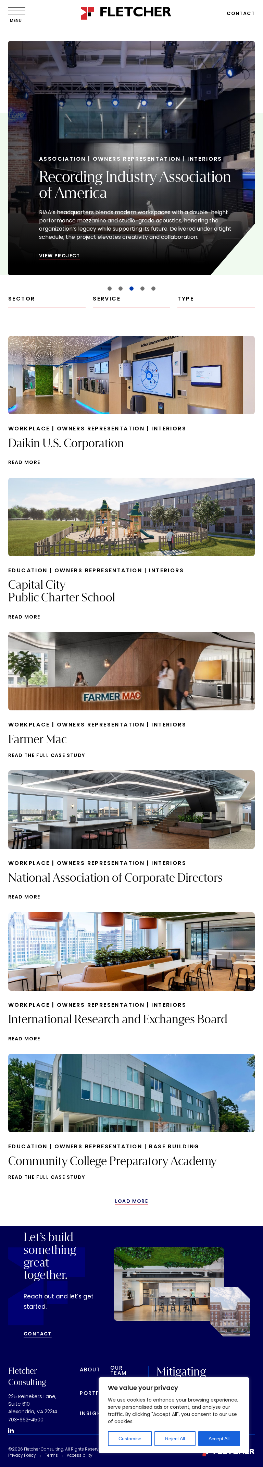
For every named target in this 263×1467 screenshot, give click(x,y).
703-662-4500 (25, 1420)
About (90, 1370)
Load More (131, 1201)
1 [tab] (110, 288)
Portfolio (97, 1393)
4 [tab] (143, 288)
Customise (129, 1438)
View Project (59, 256)
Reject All (175, 1438)
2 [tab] (120, 288)
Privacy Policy (22, 1456)
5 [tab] (153, 288)
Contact (241, 13)
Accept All (219, 1438)
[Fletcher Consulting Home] (126, 14)
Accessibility (79, 1456)
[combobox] (47, 301)
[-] (11, 1431)
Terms (51, 1456)
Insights (94, 1414)
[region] (174, 1415)
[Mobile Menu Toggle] (15, 10)
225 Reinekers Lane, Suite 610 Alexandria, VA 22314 (32, 1404)
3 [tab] (131, 288)
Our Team (118, 1371)
